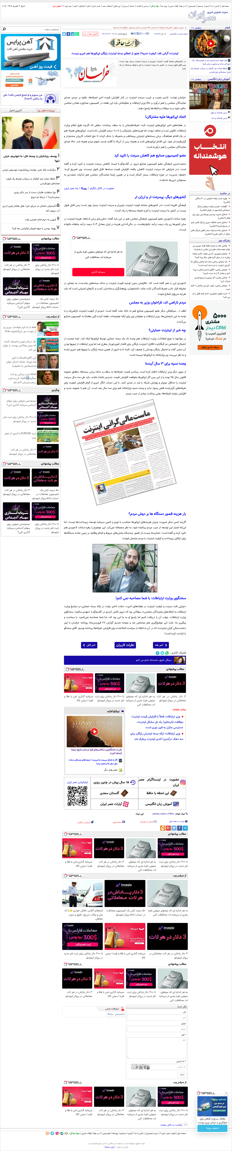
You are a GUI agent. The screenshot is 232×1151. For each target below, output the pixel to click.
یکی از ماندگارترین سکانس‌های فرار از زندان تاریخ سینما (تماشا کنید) (96, 751)
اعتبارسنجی (119, 1014)
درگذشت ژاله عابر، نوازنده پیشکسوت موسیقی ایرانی (29, 170)
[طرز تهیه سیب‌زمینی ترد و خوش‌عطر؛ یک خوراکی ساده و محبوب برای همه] (210, 44)
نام (184, 1012)
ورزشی (125, 6)
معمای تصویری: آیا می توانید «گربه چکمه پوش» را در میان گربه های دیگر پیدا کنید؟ (211, 255)
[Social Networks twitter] (162, 653)
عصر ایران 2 (67, 6)
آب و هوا (183, 6)
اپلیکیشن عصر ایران (77, 782)
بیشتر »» (196, 27)
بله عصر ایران (71, 188)
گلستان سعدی (109, 793)
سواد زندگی (155, 6)
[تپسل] (74, 238)
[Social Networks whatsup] (167, 653)
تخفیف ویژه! (212, 1128)
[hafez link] (125, 43)
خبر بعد (159, 645)
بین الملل (117, 6)
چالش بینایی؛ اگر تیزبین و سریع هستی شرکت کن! (212, 279)
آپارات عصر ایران (111, 804)
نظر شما (182, 1007)
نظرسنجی (192, 6)
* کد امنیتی (181, 1061)
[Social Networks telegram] (158, 653)
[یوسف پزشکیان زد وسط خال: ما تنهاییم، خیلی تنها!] (31, 133)
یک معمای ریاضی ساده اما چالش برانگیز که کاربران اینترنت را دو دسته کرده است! (210, 263)
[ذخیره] (137, 33)
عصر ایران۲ (165, 1133)
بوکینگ (110, 1014)
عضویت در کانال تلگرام (102, 188)
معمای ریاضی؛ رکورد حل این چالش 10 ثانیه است (210, 287)
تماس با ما (215, 6)
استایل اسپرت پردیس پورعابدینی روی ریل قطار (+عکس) (211, 216)
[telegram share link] (73, 34)
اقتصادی (173, 34)
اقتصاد (138, 6)
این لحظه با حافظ (157, 793)
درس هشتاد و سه (220, 118)
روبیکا (84, 188)
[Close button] (226, 1093)
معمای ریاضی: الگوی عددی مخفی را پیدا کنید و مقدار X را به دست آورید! (211, 271)
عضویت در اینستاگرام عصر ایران (158, 782)
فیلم (75, 6)
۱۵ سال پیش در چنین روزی (111, 782)
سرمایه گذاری (98, 272)
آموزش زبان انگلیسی (158, 804)
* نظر (183, 1035)
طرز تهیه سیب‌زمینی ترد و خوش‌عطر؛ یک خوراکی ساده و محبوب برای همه (211, 62)
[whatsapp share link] (77, 34)
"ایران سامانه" (109, 1147)
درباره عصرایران (151, 1133)
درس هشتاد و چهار (219, 113)
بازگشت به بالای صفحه (172, 1125)
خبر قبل (91, 645)
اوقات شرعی (173, 6)
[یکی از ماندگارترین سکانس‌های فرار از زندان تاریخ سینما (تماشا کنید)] (94, 731)
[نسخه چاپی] (132, 33)
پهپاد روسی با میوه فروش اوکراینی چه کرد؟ (34, 228)
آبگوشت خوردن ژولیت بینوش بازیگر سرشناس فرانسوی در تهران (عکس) (213, 208)
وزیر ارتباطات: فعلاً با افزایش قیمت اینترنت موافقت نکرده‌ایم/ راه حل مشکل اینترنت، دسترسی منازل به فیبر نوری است (157, 722)
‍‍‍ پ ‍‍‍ (144, 33)
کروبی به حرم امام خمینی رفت (40, 219)
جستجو (200, 6)
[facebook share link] (68, 34)
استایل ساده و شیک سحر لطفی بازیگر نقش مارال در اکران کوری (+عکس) (210, 232)
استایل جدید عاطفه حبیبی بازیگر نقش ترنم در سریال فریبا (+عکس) (210, 224)
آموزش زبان (57, 6)
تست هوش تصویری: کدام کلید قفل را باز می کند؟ (211, 295)
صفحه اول (225, 6)
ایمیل (183, 1023)
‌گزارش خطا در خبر (90, 34)
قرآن (88, 6)
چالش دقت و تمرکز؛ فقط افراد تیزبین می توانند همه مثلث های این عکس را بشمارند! (211, 247)
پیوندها (115, 1133)
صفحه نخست (183, 34)
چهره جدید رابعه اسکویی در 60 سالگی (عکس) (212, 200)
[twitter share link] (64, 34)
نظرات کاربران (125, 645)
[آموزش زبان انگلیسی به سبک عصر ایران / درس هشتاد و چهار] (210, 95)
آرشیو (207, 6)
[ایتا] (162, 828)
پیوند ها (164, 6)
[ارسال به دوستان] (135, 33)
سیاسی (146, 6)
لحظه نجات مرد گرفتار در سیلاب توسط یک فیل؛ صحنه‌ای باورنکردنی (210, 70)
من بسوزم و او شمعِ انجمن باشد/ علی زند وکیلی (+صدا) (22, 96)
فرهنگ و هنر (107, 6)
